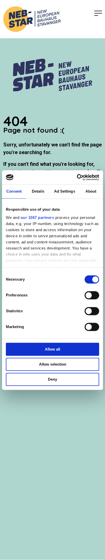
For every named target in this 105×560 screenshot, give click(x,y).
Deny (52, 379)
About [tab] (91, 191)
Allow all (52, 349)
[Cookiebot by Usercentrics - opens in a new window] (77, 177)
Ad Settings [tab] (64, 191)
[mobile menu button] (98, 13)
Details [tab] (38, 191)
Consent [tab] (14, 191)
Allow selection (52, 364)
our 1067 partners (37, 217)
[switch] (92, 295)
